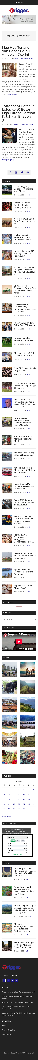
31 (24, 809)
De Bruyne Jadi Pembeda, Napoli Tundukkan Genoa (22, 237)
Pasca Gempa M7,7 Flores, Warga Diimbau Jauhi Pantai (24, 486)
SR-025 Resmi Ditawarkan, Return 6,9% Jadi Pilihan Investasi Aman (25, 289)
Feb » (9, 816)
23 (19, 804)
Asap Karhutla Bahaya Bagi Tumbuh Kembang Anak (24, 221)
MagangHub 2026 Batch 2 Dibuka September (25, 354)
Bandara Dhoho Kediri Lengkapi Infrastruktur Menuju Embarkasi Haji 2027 (24, 271)
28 (9, 809)
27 (4, 809)
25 (29, 804)
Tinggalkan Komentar (26, 59)
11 (29, 795)
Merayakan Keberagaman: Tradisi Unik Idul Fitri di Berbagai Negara (24, 927)
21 (9, 804)
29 (14, 809)
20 (4, 804)
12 (33, 795)
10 (24, 795)
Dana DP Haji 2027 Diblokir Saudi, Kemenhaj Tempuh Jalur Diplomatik (25, 308)
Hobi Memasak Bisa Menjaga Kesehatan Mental (23, 438)
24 (24, 804)
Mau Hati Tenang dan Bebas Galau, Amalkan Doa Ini (16, 50)
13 (4, 799)
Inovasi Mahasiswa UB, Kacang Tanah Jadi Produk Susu (24, 253)
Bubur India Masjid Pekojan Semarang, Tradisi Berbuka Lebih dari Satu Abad (24, 890)
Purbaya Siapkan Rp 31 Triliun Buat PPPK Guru (24, 324)
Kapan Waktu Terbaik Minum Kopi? (23, 586)
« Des (4, 816)
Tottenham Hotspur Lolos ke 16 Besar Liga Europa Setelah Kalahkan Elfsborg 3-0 (18, 113)
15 (14, 799)
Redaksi (4, 1025)
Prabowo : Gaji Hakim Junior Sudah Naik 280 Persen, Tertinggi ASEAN (24, 519)
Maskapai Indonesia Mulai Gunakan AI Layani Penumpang (25, 555)
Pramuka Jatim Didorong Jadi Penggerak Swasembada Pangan (24, 538)
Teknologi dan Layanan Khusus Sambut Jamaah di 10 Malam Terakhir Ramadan (25, 872)
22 (14, 804)
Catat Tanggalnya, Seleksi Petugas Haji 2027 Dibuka (23, 188)
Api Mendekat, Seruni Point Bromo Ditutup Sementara (23, 571)
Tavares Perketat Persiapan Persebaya (23, 339)
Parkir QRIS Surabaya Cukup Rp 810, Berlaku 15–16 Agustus (24, 502)
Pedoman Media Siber (8, 1030)
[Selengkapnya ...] (12, 94)
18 (29, 799)
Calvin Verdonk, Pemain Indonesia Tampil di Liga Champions (25, 385)
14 (9, 799)
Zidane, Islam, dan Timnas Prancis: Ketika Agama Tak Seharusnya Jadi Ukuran (24, 403)
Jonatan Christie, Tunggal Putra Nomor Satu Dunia (17, 1002)
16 (19, 799)
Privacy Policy (6, 1034)
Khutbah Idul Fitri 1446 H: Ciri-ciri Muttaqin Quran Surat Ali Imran (24, 944)
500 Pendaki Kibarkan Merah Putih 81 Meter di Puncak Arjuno (25, 470)
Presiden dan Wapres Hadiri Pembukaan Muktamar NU (18, 992)
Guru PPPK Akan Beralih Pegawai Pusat (25, 369)
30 (19, 809)
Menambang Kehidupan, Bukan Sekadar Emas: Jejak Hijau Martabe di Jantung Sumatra (25, 909)
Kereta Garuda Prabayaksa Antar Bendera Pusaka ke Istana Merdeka (23, 421)
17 (24, 799)
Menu (20, 2)
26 (33, 804)
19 (33, 799)
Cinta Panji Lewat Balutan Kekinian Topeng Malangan (22, 205)
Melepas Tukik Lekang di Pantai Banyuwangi (24, 454)
